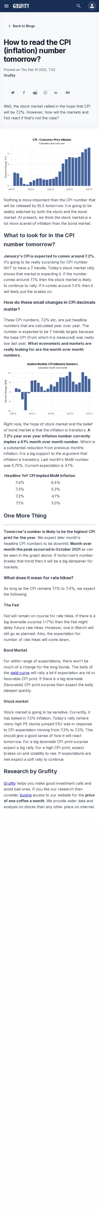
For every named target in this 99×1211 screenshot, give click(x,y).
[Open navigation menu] (6, 6)
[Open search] (78, 6)
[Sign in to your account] (92, 6)
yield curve (19, 672)
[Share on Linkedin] (55, 92)
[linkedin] (55, 92)
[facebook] (24, 92)
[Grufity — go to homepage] (21, 6)
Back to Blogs (24, 26)
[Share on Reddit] (35, 92)
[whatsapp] (45, 93)
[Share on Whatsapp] (45, 93)
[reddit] (35, 92)
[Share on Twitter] (12, 92)
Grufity (10, 783)
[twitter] (12, 92)
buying (26, 795)
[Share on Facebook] (24, 92)
